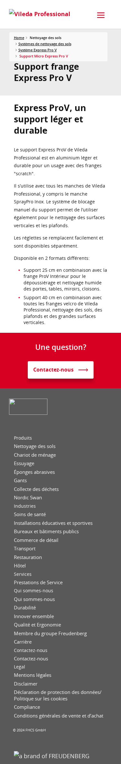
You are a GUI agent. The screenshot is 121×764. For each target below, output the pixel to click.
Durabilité (25, 608)
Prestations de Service (38, 582)
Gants (20, 480)
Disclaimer (25, 684)
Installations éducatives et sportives (53, 523)
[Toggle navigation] (101, 15)
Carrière (23, 642)
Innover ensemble (34, 616)
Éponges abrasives (34, 472)
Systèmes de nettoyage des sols (44, 43)
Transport (24, 548)
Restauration (28, 557)
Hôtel (20, 566)
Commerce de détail (36, 540)
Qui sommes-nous (33, 591)
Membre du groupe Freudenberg (50, 633)
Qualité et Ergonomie (37, 625)
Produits (23, 438)
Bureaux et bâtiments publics (46, 531)
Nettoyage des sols (34, 446)
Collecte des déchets (36, 489)
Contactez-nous (30, 650)
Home (19, 37)
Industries (25, 506)
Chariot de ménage (35, 455)
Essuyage (24, 463)
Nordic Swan (28, 497)
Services (23, 574)
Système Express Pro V (37, 49)
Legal (19, 667)
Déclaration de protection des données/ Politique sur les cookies (58, 695)
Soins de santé (30, 514)
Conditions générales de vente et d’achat (58, 716)
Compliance (27, 707)
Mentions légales (32, 675)
